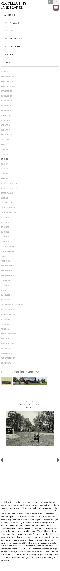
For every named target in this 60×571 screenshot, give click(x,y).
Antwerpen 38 (7, 86)
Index (7, 62)
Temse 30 (5, 324)
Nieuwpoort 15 (7, 276)
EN (56, 2)
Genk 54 (4, 149)
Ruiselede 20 (7, 300)
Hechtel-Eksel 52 (9, 188)
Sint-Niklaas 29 (8, 314)
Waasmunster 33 (8, 344)
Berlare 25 (6, 111)
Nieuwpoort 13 (7, 266)
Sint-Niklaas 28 (8, 310)
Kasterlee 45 (7, 203)
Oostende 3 (6, 280)
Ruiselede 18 (7, 295)
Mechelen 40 (6, 261)
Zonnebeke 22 (7, 363)
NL (50, 2)
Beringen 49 (6, 96)
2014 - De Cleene (12, 47)
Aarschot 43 (7, 72)
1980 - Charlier (11, 31)
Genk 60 (4, 179)
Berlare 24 (6, 106)
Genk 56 (4, 159)
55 (38, 531)
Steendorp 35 (7, 319)
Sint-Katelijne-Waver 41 (12, 305)
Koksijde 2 (6, 222)
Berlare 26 (6, 115)
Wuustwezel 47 (8, 358)
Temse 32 (5, 329)
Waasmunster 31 (8, 339)
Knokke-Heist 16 (8, 213)
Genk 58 (4, 169)
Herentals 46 (7, 193)
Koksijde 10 (6, 242)
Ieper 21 (4, 198)
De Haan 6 (5, 125)
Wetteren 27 (6, 348)
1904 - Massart (11, 23)
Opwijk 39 (5, 290)
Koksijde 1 (6, 217)
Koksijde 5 (6, 232)
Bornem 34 (5, 120)
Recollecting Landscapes (14, 5)
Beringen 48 (6, 91)
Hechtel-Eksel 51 (9, 183)
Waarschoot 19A (8, 334)
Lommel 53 (5, 256)
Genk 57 (4, 164)
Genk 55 (4, 154)
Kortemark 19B (8, 251)
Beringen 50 (6, 101)
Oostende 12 (6, 285)
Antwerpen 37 (7, 81)
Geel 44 (4, 145)
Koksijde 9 (6, 237)
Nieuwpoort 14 (7, 271)
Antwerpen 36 (7, 77)
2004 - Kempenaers (13, 39)
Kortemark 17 (7, 246)
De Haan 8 (5, 130)
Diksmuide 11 (6, 135)
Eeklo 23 (5, 140)
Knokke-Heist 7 (8, 208)
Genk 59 (4, 174)
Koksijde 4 (6, 227)
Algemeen (9, 15)
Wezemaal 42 (7, 353)
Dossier (8, 55)
